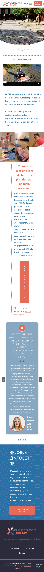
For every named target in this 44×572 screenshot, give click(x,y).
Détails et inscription (24, 282)
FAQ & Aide (29, 549)
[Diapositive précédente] (3, 379)
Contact (22, 553)
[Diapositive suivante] (40, 379)
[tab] (18, 439)
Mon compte (38, 4)
